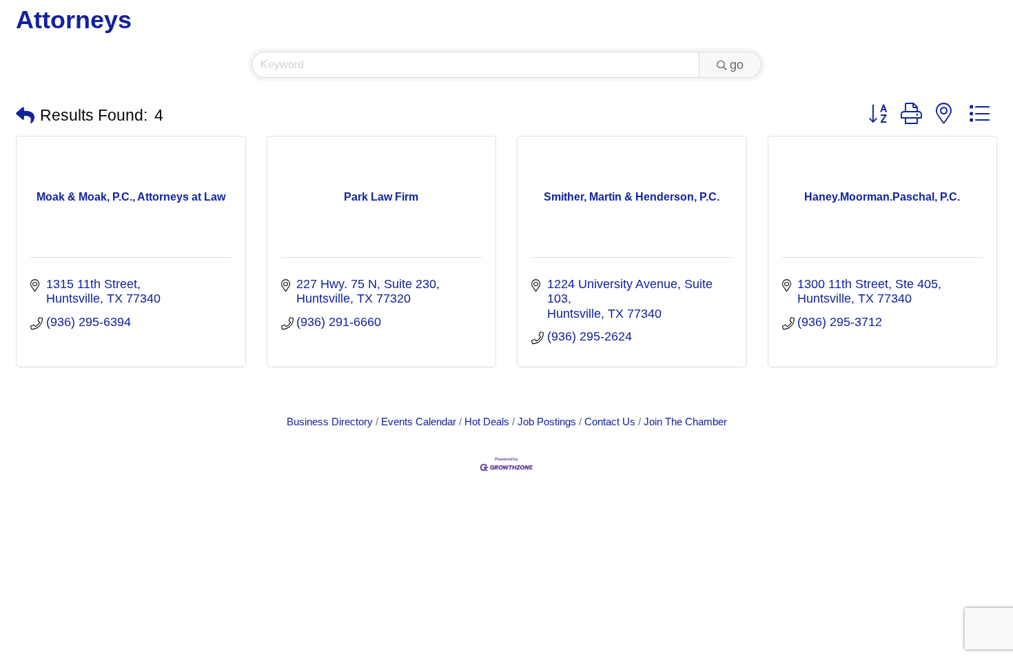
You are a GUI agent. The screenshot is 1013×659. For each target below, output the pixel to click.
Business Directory (330, 421)
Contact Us (609, 421)
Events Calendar (418, 421)
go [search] (737, 65)
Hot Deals (486, 421)
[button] (25, 116)
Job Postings (547, 421)
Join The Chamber (685, 421)
